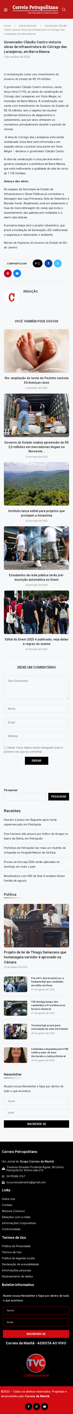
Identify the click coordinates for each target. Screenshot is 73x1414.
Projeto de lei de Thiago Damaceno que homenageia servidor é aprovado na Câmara (35, 957)
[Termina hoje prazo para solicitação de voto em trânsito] (15, 1031)
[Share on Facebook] (48, 263)
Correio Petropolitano (19, 1152)
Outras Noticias (27, 25)
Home (7, 25)
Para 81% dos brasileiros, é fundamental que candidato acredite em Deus (47, 982)
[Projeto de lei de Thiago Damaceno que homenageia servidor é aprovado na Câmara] (36, 925)
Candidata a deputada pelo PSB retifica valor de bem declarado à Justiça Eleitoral (49, 1052)
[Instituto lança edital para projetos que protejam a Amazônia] (36, 484)
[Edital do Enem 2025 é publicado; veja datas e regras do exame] (36, 612)
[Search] (64, 10)
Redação (30, 291)
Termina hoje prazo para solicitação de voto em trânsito (49, 1027)
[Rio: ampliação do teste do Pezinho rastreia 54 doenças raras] (36, 351)
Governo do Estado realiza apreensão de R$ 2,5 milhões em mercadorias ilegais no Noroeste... (36, 447)
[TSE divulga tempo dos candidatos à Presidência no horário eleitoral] (15, 1008)
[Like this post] (38, 264)
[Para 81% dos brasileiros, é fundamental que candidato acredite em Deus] (15, 984)
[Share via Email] (17, 273)
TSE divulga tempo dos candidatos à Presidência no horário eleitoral (48, 1005)
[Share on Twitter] (58, 263)
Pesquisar (11, 790)
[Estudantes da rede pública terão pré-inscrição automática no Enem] (36, 548)
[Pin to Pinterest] (8, 273)
